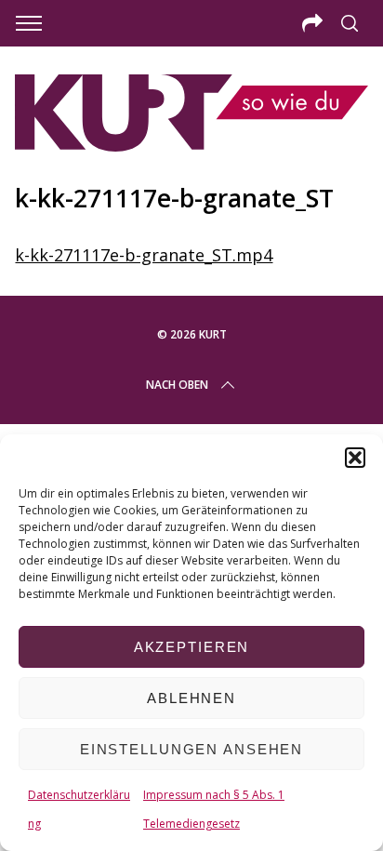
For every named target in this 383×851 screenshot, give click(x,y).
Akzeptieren (192, 647)
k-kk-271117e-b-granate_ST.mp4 (143, 255)
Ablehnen (191, 698)
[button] (355, 457)
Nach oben (177, 384)
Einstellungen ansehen (191, 749)
